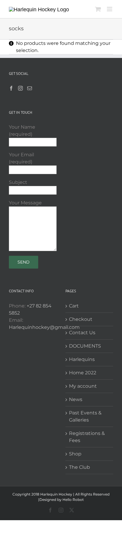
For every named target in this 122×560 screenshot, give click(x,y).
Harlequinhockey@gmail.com (44, 327)
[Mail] (29, 88)
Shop (75, 454)
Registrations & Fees (87, 436)
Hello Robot (73, 499)
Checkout (80, 319)
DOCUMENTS (85, 346)
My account (83, 386)
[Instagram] (20, 88)
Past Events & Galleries (85, 416)
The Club (79, 467)
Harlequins (82, 359)
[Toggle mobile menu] (110, 9)
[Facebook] (11, 88)
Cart (74, 306)
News (75, 399)
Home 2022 (82, 373)
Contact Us (82, 332)
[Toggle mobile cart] (98, 9)
